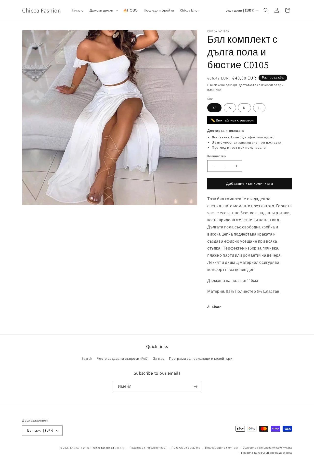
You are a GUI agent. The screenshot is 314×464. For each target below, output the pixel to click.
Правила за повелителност (148, 447)
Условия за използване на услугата (267, 447)
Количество (216, 156)
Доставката (247, 85)
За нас (158, 358)
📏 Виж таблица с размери (232, 120)
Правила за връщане (185, 447)
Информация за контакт (221, 447)
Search (87, 358)
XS (214, 108)
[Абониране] (195, 386)
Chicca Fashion (80, 448)
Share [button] (216, 307)
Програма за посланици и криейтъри (201, 358)
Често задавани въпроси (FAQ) (123, 358)
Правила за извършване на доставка (266, 452)
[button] (103, 10)
